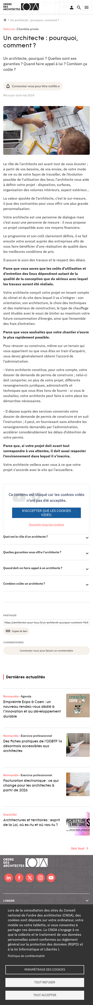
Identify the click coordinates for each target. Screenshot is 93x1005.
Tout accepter (44, 995)
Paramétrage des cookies (44, 969)
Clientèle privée (28, 29)
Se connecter (71, 7)
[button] (86, 7)
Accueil (5, 20)
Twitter (30, 877)
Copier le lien (19, 631)
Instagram (40, 877)
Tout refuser (44, 982)
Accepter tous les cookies (46, 524)
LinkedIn (8, 877)
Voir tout (77, 848)
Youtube (51, 877)
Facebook (19, 877)
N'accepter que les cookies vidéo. (46, 512)
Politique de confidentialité (26, 956)
